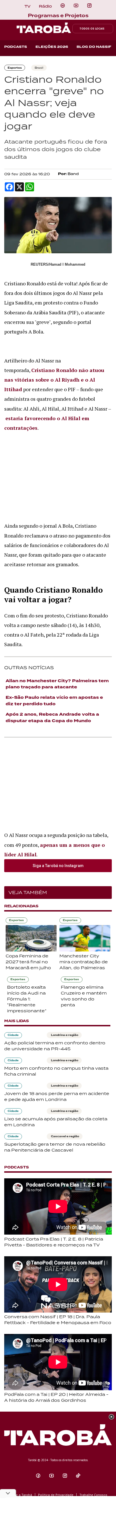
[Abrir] (76, 5)
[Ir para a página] (62, 5)
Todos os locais (91, 28)
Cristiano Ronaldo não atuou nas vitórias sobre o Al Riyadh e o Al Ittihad (54, 380)
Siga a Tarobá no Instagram (58, 865)
